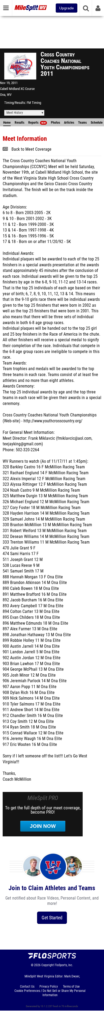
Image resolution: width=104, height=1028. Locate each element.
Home (7, 122)
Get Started (52, 917)
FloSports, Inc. (64, 965)
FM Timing (34, 103)
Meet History (14, 113)
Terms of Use (71, 986)
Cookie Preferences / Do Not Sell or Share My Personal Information (50, 993)
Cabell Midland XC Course (17, 89)
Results (19, 122)
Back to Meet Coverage (31, 149)
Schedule (97, 122)
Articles (69, 122)
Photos (55, 122)
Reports (37, 122)
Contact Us (27, 986)
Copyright (47, 965)
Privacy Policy (48, 986)
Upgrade (66, 8)
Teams (82, 122)
